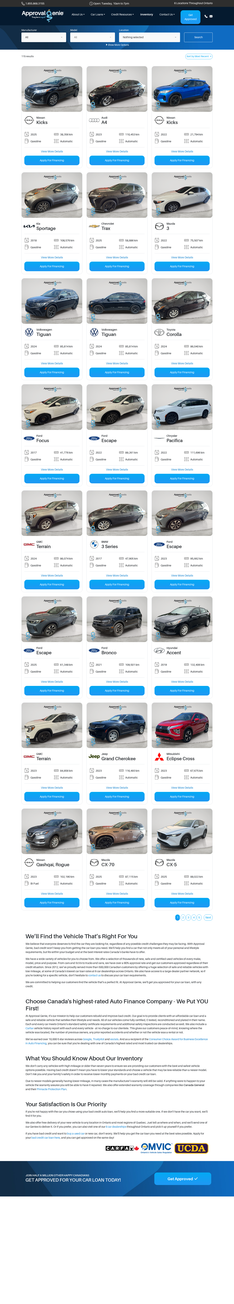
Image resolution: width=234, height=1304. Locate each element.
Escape (109, 440)
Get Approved (190, 17)
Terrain (43, 546)
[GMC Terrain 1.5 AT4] (52, 725)
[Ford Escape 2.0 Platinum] (182, 513)
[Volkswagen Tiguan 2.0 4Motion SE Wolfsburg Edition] (52, 301)
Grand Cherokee (118, 758)
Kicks (42, 122)
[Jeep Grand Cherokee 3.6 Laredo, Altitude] (117, 725)
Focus (42, 440)
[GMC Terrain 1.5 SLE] (52, 513)
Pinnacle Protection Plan (51, 1089)
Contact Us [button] (166, 14)
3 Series (109, 546)
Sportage (46, 228)
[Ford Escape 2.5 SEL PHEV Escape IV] (117, 407)
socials (114, 1039)
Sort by (198, 56)
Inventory (146, 14)
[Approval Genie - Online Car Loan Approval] (42, 16)
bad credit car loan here (45, 1137)
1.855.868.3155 (34, 3)
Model (73, 30)
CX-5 (172, 864)
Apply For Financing (52, 160)
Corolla (174, 334)
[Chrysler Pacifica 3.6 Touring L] (182, 407)
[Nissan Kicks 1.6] (52, 88)
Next (208, 917)
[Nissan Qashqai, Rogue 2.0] (52, 831)
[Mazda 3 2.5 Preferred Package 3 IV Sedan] (182, 194)
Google (87, 1039)
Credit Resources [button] (121, 14)
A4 (104, 122)
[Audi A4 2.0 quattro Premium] (117, 88)
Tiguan (43, 334)
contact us (94, 975)
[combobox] (44, 37)
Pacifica (175, 440)
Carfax (30, 1028)
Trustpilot (98, 1039)
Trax (105, 228)
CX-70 (107, 864)
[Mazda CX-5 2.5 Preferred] (182, 831)
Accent (174, 652)
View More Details (52, 151)
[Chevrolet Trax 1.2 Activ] (117, 194)
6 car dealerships (116, 1126)
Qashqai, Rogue (52, 864)
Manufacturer (29, 30)
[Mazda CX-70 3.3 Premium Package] (117, 831)
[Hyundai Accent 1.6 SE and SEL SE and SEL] (182, 619)
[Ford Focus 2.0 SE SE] (52, 407)
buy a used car (75, 1133)
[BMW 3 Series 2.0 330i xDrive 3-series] (117, 513)
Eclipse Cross (181, 758)
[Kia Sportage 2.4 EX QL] (52, 194)
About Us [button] (77, 14)
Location (124, 30)
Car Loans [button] (97, 14)
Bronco (108, 652)
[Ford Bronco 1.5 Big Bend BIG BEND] (117, 619)
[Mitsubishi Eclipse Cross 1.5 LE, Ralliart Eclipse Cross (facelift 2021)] (182, 725)
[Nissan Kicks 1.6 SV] (182, 88)
